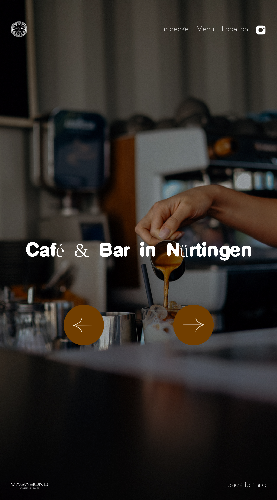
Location (235, 29)
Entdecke (174, 29)
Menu (205, 29)
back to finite (246, 485)
